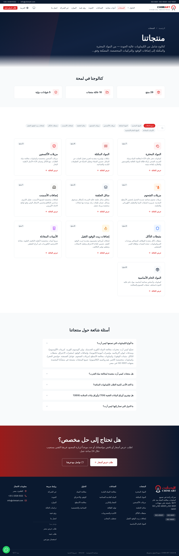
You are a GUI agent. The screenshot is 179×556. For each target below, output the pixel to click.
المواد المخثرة (136, 126)
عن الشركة (64, 8)
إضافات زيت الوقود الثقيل (35, 126)
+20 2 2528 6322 (9, 2)
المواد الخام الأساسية (132, 130)
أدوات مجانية (110, 8)
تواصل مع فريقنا (73, 462)
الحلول (132, 8)
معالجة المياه (81, 492)
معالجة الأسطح (80, 502)
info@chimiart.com (28, 2)
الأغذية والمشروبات (108, 513)
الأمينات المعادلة (148, 130)
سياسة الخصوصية (92, 553)
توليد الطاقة (111, 508)
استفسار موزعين (50, 539)
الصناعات (99, 8)
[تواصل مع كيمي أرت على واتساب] (6, 549)
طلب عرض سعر (10, 8)
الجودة (91, 8)
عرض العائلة (156, 170)
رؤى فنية (82, 8)
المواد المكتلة (123, 126)
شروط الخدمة (72, 553)
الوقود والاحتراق (80, 497)
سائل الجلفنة (81, 126)
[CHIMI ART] (165, 488)
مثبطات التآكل (53, 126)
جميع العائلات (149, 126)
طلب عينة (52, 534)
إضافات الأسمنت (67, 126)
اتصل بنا (54, 8)
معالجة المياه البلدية (108, 492)
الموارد (74, 8)
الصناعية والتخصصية (78, 508)
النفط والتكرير (110, 502)
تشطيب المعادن (110, 518)
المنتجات (121, 8)
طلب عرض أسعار (105, 462)
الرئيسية (162, 28)
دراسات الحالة (51, 508)
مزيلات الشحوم (94, 126)
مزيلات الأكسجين (109, 126)
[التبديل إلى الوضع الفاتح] (34, 8)
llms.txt (81, 553)
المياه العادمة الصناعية (107, 497)
